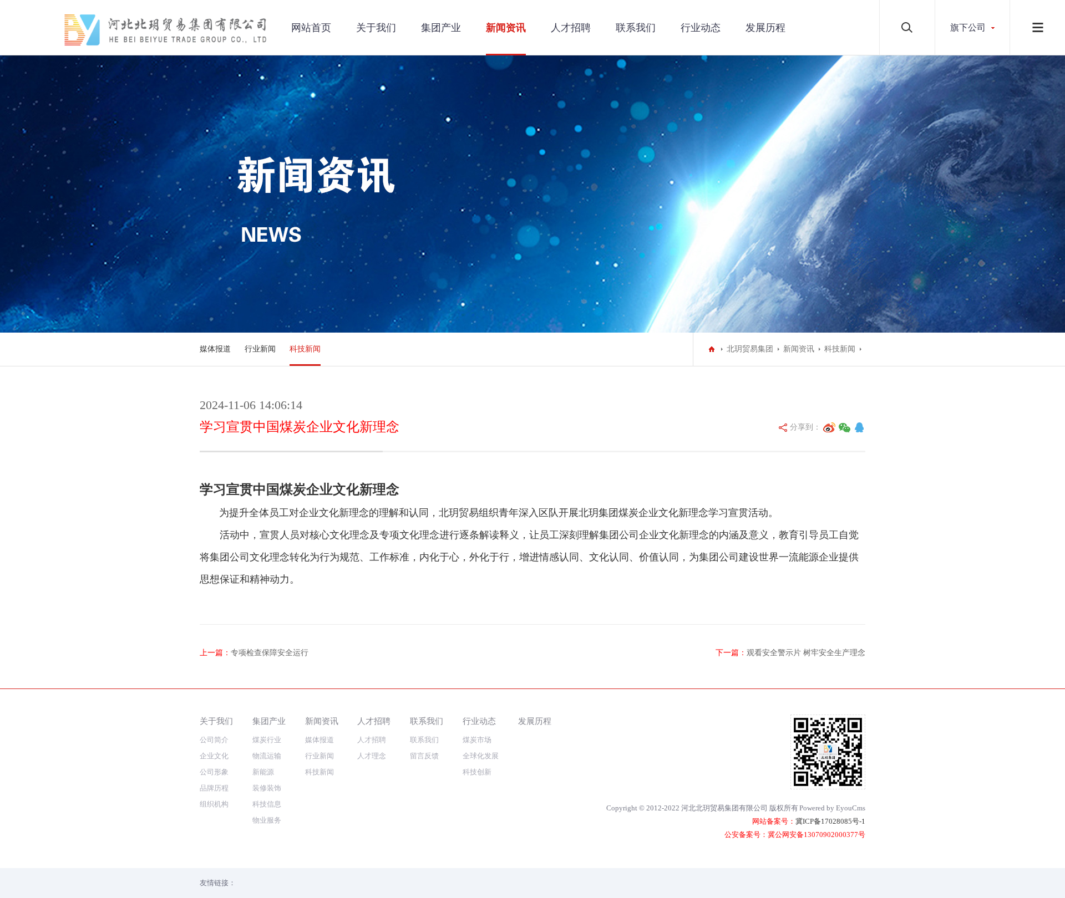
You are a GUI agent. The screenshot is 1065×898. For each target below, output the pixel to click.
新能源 (263, 772)
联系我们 (636, 27)
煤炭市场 (477, 740)
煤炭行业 (266, 740)
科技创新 (477, 772)
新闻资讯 (506, 27)
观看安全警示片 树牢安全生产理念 (806, 653)
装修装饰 (266, 788)
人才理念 (371, 756)
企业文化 (214, 756)
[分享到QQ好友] (859, 427)
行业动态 (701, 27)
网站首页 (311, 27)
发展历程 (765, 27)
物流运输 (266, 756)
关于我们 (376, 27)
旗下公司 (968, 27)
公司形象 (214, 772)
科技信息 (266, 804)
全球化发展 (481, 756)
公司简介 (214, 740)
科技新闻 (305, 349)
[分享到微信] (845, 427)
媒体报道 (215, 349)
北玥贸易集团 (750, 349)
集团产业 (441, 27)
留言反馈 (424, 756)
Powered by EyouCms (832, 808)
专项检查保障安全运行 (269, 653)
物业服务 (266, 820)
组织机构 (214, 804)
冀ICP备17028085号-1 (830, 821)
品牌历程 (214, 788)
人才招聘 (571, 27)
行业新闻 (260, 349)
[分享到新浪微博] (829, 427)
